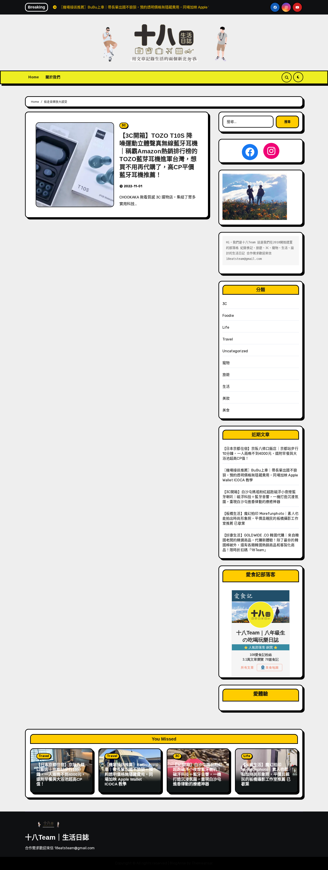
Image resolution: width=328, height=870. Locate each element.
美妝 (226, 398)
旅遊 (226, 375)
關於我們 (53, 77)
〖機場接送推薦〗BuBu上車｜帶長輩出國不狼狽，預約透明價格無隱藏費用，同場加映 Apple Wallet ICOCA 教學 (260, 475)
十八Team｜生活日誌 (57, 837)
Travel (227, 339)
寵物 (226, 363)
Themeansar (202, 863)
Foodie (228, 315)
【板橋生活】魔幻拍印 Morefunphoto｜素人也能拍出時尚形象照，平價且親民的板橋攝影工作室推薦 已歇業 (260, 518)
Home (33, 77)
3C (124, 125)
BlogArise (178, 863)
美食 (226, 410)
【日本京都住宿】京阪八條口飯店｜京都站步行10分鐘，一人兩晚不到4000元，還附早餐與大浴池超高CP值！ (260, 453)
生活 (226, 386)
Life (225, 327)
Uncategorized (235, 351)
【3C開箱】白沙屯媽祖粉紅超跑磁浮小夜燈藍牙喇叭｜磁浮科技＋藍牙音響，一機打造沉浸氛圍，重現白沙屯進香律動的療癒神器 (260, 497)
